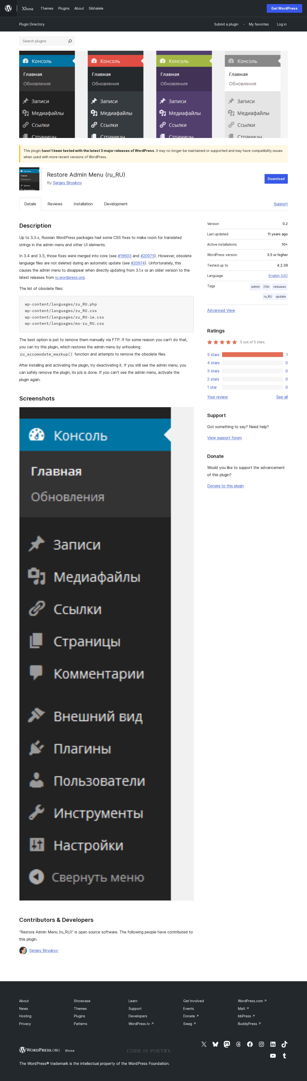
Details (30, 203)
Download (276, 179)
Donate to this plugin (225, 485)
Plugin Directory (32, 24)
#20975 (147, 255)
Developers (138, 1016)
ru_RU (268, 296)
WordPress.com (252, 1001)
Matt (243, 1008)
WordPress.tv (141, 1024)
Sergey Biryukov (67, 182)
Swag (189, 1024)
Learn (133, 1001)
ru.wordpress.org (69, 277)
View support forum (224, 437)
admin (255, 286)
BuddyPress (249, 1024)
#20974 (138, 263)
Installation (83, 203)
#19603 (124, 255)
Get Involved (193, 1001)
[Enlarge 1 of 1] (187, 413)
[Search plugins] (70, 41)
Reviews (54, 203)
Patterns (80, 1024)
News (23, 1008)
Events (188, 1008)
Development (116, 203)
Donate (191, 1016)
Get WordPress (284, 8)
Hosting (25, 1016)
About (24, 1001)
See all (282, 396)
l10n (266, 286)
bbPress (246, 1016)
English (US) (278, 276)
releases (279, 286)
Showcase (82, 1001)
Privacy (25, 1024)
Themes (80, 1008)
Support (281, 203)
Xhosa (69, 1050)
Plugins (79, 1016)
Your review (217, 396)
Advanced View (221, 310)
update (281, 296)
